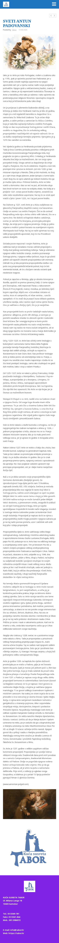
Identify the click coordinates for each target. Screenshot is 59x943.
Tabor (14, 30)
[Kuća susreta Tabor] (6, 4)
